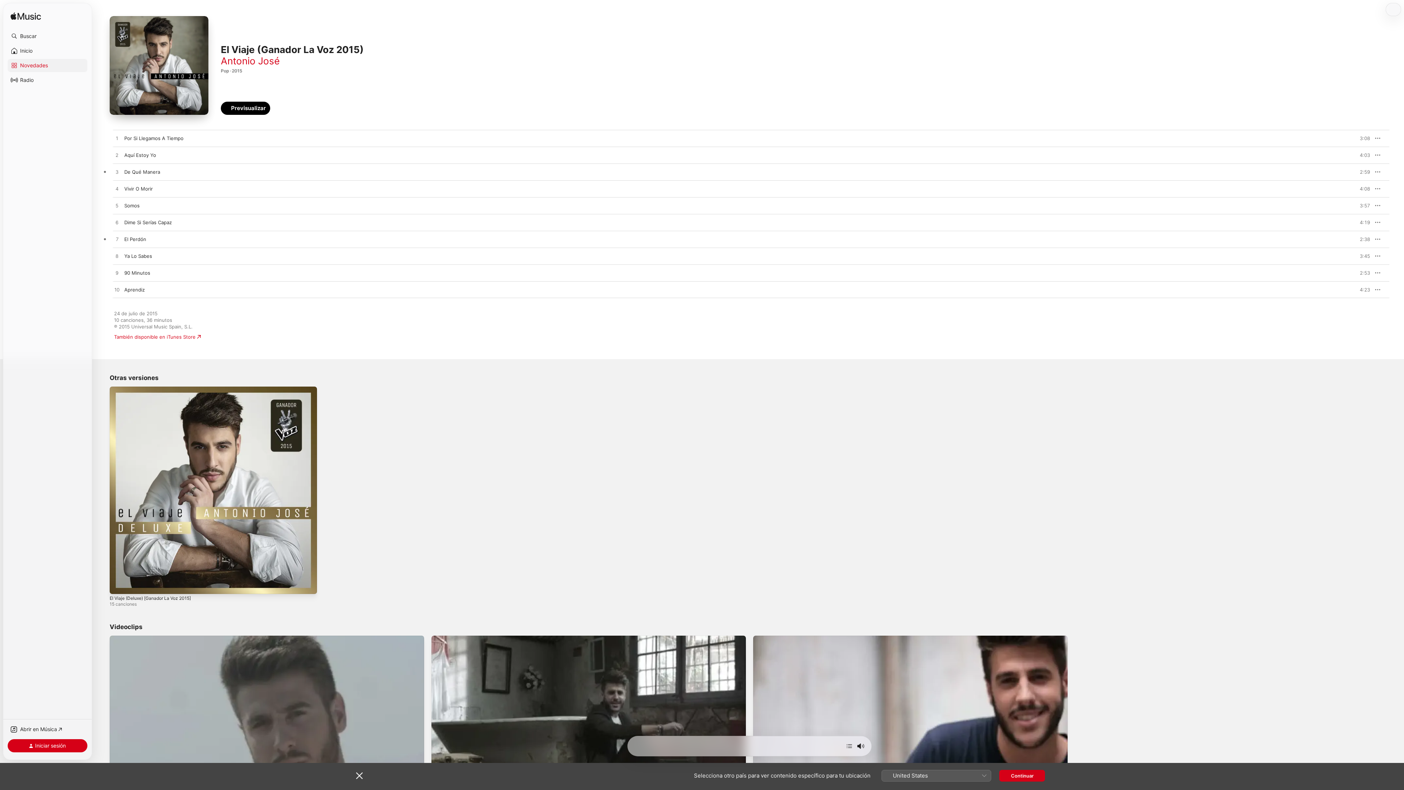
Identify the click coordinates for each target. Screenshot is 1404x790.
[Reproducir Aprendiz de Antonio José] (117, 290)
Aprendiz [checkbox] (134, 290)
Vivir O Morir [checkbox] (138, 189)
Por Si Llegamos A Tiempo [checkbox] (154, 138)
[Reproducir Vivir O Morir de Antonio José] (117, 189)
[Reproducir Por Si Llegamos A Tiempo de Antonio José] (117, 138)
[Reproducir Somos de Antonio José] (117, 206)
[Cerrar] (359, 775)
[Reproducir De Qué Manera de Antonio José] (117, 172)
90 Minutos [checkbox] (137, 273)
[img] (26, 16)
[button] (47, 36)
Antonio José (250, 61)
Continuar (1022, 776)
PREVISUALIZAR (1356, 138)
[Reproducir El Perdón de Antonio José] (117, 239)
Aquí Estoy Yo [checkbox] (140, 155)
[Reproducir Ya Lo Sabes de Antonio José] (117, 256)
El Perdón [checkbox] (135, 239)
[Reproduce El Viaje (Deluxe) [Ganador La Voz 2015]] (118, 584)
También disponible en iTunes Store (155, 337)
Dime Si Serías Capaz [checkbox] (148, 222)
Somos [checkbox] (132, 205)
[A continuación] (849, 746)
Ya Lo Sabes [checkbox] (138, 256)
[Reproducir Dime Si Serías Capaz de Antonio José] (117, 222)
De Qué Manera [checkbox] (142, 172)
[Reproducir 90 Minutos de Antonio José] (117, 273)
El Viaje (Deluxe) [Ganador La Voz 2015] (155, 389)
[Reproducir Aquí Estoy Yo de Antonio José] (117, 155)
